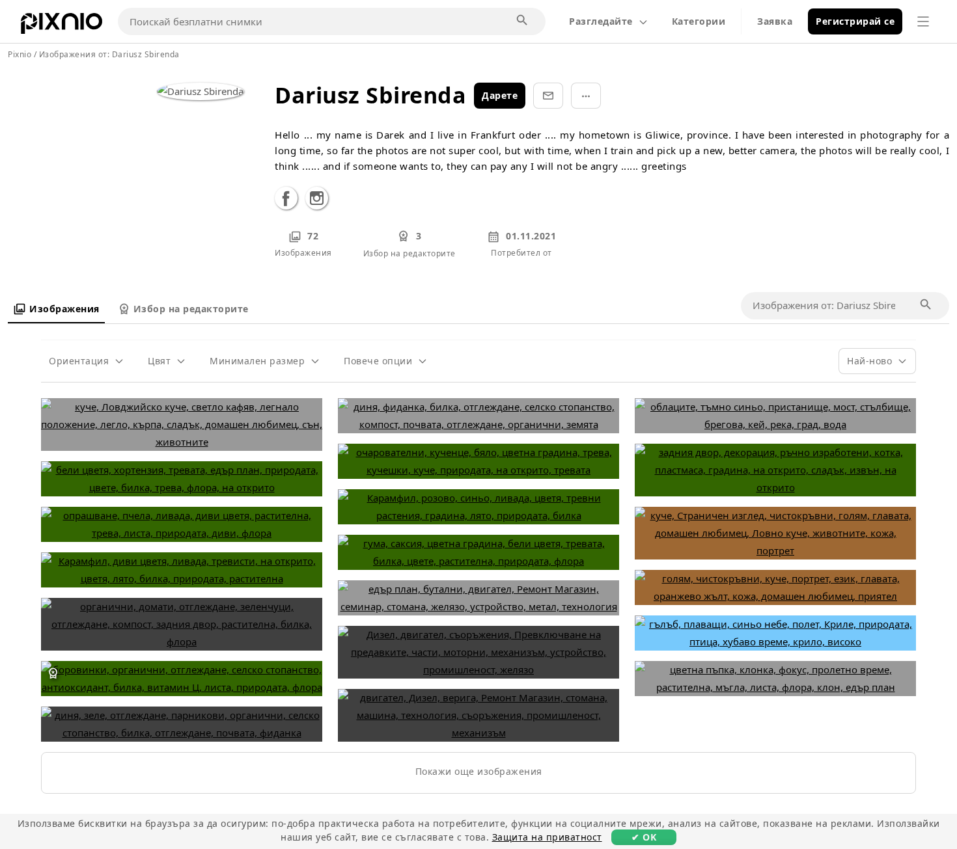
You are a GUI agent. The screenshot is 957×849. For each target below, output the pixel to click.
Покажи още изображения (478, 771)
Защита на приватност (547, 837)
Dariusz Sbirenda (146, 54)
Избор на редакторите (191, 309)
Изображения (64, 309)
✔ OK (643, 837)
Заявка (774, 21)
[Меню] (923, 21)
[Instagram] (316, 201)
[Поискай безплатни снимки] (523, 20)
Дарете (500, 95)
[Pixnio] (61, 26)
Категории (699, 21)
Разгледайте (601, 21)
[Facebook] (286, 201)
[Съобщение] (548, 96)
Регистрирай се (855, 21)
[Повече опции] (586, 96)
